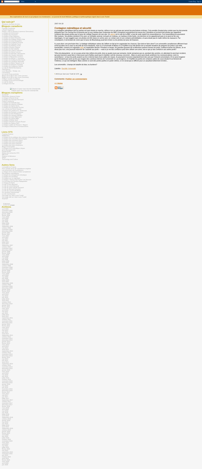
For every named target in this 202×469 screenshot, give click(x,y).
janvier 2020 (6, 431)
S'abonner (6, 204)
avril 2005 (5, 209)
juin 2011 (5, 313)
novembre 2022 (7, 453)
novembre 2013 (7, 354)
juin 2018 (5, 412)
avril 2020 (5, 435)
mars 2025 (5, 461)
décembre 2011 (7, 322)
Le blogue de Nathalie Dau (11, 103)
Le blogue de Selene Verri (10, 123)
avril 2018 (5, 409)
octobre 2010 (6, 302)
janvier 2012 (6, 324)
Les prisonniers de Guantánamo (12, 170)
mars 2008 (5, 255)
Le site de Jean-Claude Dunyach (13, 187)
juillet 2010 (5, 299)
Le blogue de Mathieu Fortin (11, 46)
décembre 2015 (7, 382)
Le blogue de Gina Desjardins (12, 41)
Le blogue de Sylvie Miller (10, 118)
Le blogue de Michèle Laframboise (13, 53)
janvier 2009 (6, 270)
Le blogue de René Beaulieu (11, 38)
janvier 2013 (6, 341)
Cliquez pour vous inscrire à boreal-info (24, 90)
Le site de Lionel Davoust (10, 186)
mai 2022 (5, 450)
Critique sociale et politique (11, 79)
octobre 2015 (6, 379)
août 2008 (5, 262)
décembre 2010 (7, 304)
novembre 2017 (7, 403)
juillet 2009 (5, 280)
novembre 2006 (7, 229)
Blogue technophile (8, 147)
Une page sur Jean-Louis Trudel (12, 195)
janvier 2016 (6, 384)
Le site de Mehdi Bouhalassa (11, 68)
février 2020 (6, 433)
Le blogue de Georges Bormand (12, 99)
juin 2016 (5, 387)
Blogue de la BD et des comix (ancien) (14, 76)
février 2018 (6, 406)
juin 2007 (5, 240)
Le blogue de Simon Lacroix (11, 52)
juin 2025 (5, 465)
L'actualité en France (9, 167)
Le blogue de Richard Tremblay (12, 64)
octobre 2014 (6, 365)
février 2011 (6, 307)
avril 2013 (5, 346)
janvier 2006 (6, 214)
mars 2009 (5, 274)
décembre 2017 (7, 405)
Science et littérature (9, 156)
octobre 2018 (6, 419)
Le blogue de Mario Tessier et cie (13, 63)
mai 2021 (5, 446)
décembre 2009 (7, 288)
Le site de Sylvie (7, 82)
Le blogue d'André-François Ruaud (13, 121)
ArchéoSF (5, 95)
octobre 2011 (6, 319)
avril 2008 (5, 256)
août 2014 (5, 362)
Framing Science (7, 134)
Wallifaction (5, 135)
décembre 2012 (7, 340)
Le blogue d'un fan (8, 83)
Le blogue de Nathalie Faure (11, 44)
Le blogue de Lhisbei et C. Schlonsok (14, 110)
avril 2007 (5, 237)
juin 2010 (5, 297)
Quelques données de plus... (11, 24)
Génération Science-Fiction (11, 96)
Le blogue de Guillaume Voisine (12, 66)
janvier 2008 (6, 251)
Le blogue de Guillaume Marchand (13, 60)
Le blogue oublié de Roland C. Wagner (15, 125)
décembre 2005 (7, 212)
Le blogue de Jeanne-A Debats (12, 104)
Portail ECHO (6, 151)
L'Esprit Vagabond (8, 30)
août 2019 (5, 427)
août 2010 (5, 300)
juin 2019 (5, 423)
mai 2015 (5, 375)
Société (64, 68)
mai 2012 (5, 330)
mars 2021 (5, 442)
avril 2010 (5, 294)
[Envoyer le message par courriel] (80, 74)
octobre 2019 (6, 430)
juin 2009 (5, 278)
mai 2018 (5, 411)
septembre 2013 (7, 351)
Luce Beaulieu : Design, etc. (11, 71)
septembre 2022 (7, 452)
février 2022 (6, 449)
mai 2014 (5, 359)
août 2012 (5, 334)
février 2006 (6, 215)
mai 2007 (5, 239)
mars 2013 (5, 345)
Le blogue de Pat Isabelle (10, 49)
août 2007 (5, 244)
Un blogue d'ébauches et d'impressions (15, 126)
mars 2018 (5, 408)
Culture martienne (8, 101)
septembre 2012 (7, 335)
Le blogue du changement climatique (14, 175)
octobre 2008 (6, 266)
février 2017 (6, 392)
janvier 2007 (6, 233)
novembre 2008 (7, 267)
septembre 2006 (7, 226)
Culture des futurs (30, 11)
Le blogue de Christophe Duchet (13, 107)
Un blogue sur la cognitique (11, 178)
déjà (81, 47)
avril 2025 (5, 463)
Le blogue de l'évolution (10, 176)
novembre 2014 (7, 367)
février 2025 (6, 460)
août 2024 (5, 458)
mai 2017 (5, 395)
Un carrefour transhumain (10, 192)
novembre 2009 (7, 286)
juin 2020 (5, 436)
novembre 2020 (7, 441)
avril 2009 (5, 275)
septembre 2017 (7, 400)
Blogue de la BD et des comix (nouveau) (15, 77)
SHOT (4, 158)
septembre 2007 (7, 245)
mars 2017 (5, 393)
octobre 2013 (6, 352)
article (112, 34)
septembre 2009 (7, 283)
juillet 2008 (5, 261)
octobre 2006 (6, 228)
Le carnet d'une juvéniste (10, 74)
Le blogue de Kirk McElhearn (11, 114)
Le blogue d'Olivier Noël (10, 120)
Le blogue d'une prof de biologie (12, 80)
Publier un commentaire (76, 79)
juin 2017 (5, 397)
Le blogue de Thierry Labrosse (12, 50)
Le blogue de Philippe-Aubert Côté (13, 39)
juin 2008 (5, 259)
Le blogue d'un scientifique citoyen (13, 148)
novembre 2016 (7, 389)
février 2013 (6, 343)
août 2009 (5, 281)
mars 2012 (5, 327)
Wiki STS (5, 154)
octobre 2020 (6, 439)
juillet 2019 (5, 425)
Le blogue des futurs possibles (12, 142)
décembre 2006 (7, 231)
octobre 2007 (6, 247)
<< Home (58, 83)
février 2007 (6, 234)
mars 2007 (5, 236)
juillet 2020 (5, 438)
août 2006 (5, 225)
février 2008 (6, 253)
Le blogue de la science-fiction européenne (16, 172)
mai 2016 (5, 386)
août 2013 (5, 349)
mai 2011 (5, 311)
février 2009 (6, 272)
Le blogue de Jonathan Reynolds (13, 61)
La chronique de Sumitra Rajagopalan (14, 181)
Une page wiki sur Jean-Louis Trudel (14, 197)
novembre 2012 (7, 338)
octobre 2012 (6, 337)
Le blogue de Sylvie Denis (10, 106)
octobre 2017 (6, 401)
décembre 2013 (7, 356)
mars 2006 (5, 217)
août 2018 (5, 416)
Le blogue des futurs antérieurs (12, 145)
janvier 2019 (6, 420)
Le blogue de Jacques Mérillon (12, 115)
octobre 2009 (6, 285)
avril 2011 (5, 310)
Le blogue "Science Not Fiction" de (16, 179)
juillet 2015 (5, 378)
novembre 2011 (7, 321)
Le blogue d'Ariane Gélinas (11, 47)
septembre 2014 (7, 364)
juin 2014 (5, 360)
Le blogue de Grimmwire (10, 33)
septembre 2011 (7, 318)
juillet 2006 (5, 223)
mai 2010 (5, 296)
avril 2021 (5, 444)
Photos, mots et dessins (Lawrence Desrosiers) (17, 31)
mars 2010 (5, 292)
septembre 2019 (7, 428)
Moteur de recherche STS (10, 153)
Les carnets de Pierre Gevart (11, 109)
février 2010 (6, 291)
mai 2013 (5, 348)
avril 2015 (5, 373)
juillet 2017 (5, 398)
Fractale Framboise (8, 28)
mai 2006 (5, 220)
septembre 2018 (7, 417)
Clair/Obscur (6, 69)
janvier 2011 (6, 305)
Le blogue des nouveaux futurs (12, 140)
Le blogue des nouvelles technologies (14, 139)
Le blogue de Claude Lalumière (12, 55)
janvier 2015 (6, 370)
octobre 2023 (6, 457)
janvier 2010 (6, 289)
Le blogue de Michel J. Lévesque (13, 58)
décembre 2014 (7, 368)
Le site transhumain (8, 194)
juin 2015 (5, 376)
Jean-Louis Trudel (6, 205)
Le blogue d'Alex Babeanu (10, 36)
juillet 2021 (5, 447)
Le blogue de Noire (8, 183)
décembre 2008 (7, 269)
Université (72, 68)
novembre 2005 (7, 210)
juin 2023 (5, 455)
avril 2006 (5, 218)
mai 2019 (5, 422)
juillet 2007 (5, 242)
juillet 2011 (5, 315)
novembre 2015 (7, 381)
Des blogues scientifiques (10, 173)
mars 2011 (5, 308)
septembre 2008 (7, 264)
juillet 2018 (5, 414)
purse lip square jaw (8, 150)
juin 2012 (5, 332)
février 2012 (6, 326)
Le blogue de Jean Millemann (12, 117)
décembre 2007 (7, 250)
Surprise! (5, 198)
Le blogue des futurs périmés (11, 143)
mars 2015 (5, 371)
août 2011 (5, 316)
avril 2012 (5, 329)
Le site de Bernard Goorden (11, 189)
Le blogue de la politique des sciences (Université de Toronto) (22, 137)
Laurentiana (6, 72)
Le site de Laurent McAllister (11, 191)
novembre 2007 (7, 248)
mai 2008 (5, 258)
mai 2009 (5, 277)
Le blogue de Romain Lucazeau (12, 112)
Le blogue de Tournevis (10, 34)
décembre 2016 (7, 390)
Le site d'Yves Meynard (9, 184)
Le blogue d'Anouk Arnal (10, 98)
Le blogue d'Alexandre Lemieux (12, 57)
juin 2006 (5, 221)
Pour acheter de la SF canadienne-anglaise (16, 168)
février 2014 (6, 357)
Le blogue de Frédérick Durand (12, 42)
